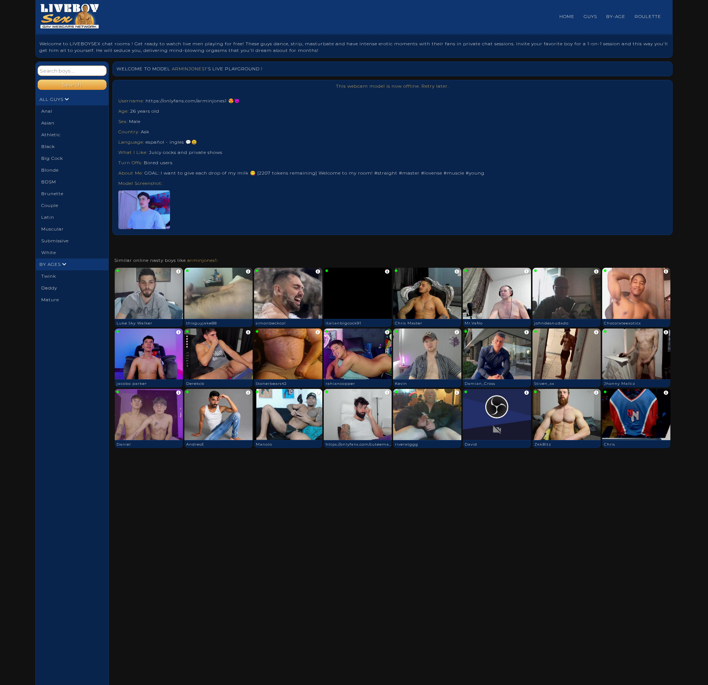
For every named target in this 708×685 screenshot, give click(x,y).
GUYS (590, 16)
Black (48, 146)
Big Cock (52, 158)
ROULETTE (648, 16)
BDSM (48, 182)
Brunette (52, 193)
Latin (47, 217)
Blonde (50, 170)
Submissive (55, 240)
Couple (49, 205)
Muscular (52, 229)
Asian (48, 123)
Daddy (49, 288)
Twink (48, 276)
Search (72, 85)
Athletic (50, 134)
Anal (46, 111)
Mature (50, 299)
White (48, 252)
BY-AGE (615, 16)
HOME (567, 16)
